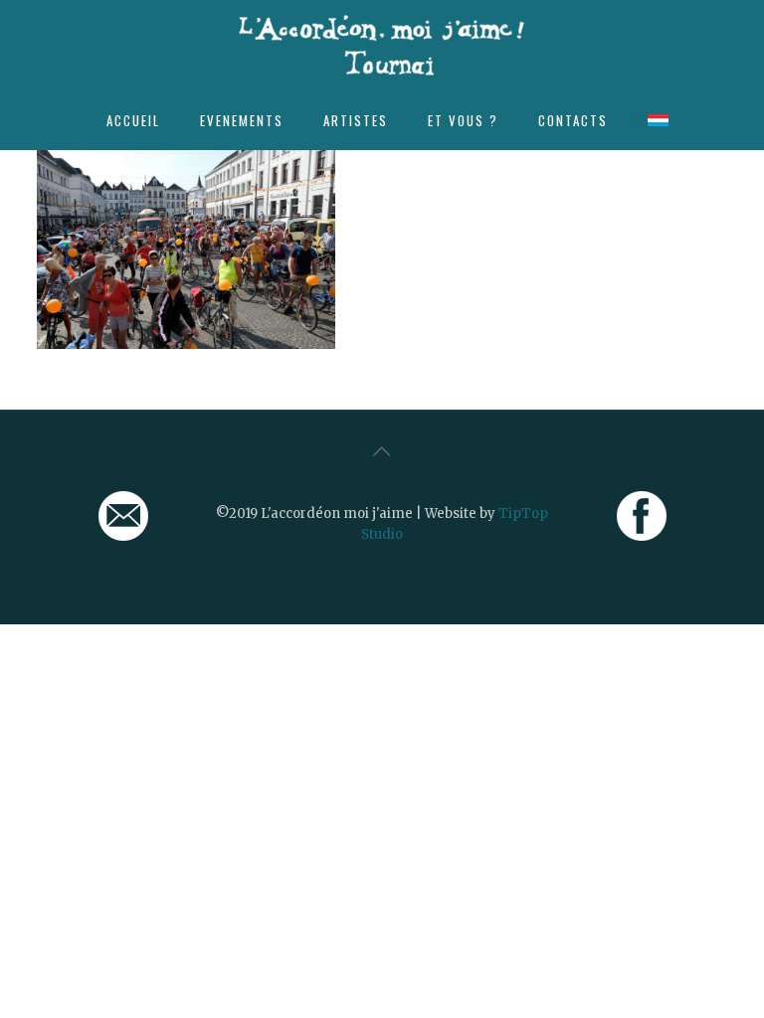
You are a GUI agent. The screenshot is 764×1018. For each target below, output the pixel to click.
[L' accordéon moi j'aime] (382, 45)
